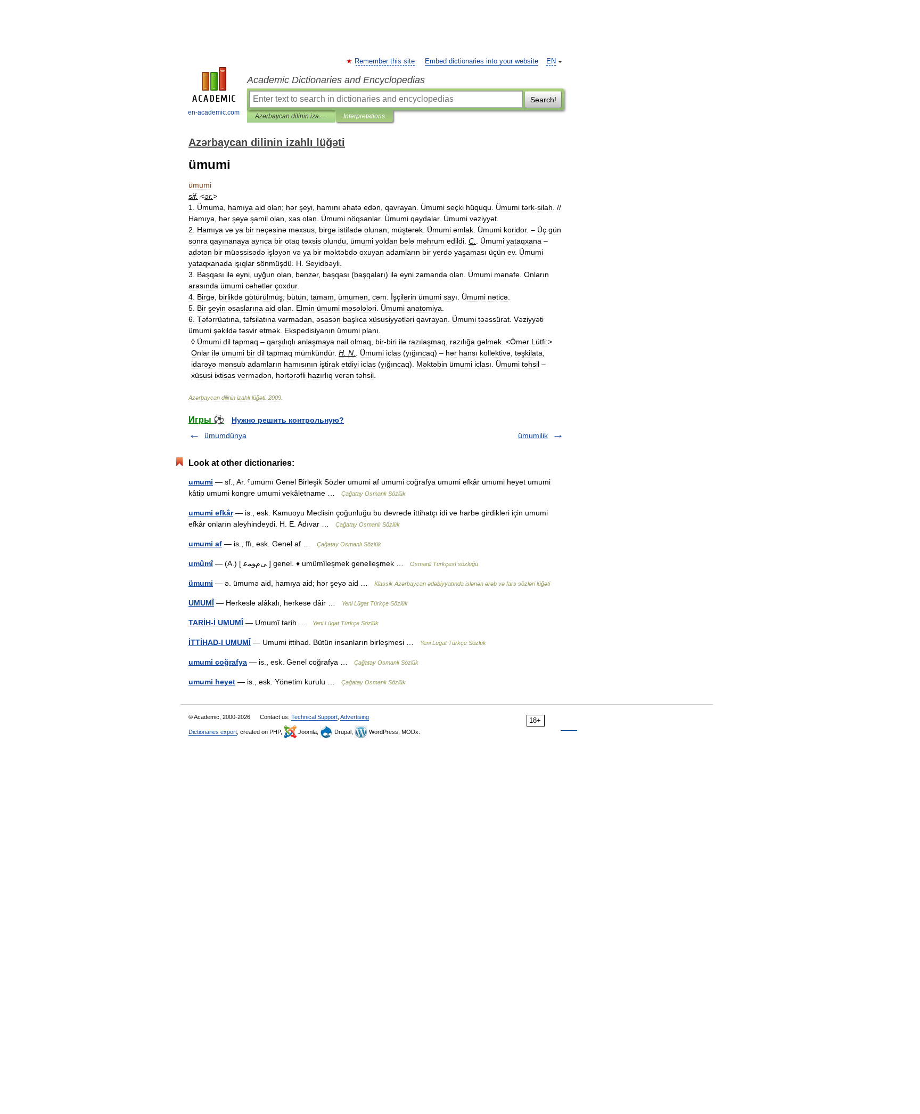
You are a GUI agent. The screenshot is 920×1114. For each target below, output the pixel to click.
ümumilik (533, 435)
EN (551, 61)
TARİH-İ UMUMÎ (215, 622)
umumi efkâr (210, 512)
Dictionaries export (212, 732)
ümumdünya (225, 435)
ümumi (200, 583)
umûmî (200, 563)
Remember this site (385, 61)
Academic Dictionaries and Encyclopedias (336, 80)
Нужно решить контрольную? (288, 420)
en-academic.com (214, 112)
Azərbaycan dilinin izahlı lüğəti (291, 116)
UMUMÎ (201, 603)
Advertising (354, 717)
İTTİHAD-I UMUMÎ (219, 642)
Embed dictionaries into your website (481, 61)
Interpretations (364, 116)
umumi (200, 482)
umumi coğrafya (217, 662)
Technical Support (314, 717)
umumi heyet (211, 681)
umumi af (205, 543)
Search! (543, 99)
